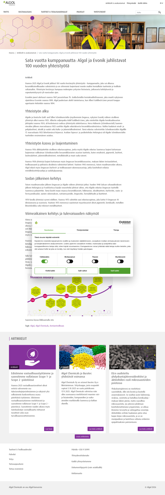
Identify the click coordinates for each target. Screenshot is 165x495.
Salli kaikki (115, 271)
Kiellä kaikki (50, 271)
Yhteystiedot (131, 3)
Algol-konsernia (35, 487)
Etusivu (11, 53)
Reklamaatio (77, 473)
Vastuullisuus (25, 12)
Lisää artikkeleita (82, 436)
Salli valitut (82, 271)
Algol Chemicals (42, 325)
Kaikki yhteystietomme (81, 461)
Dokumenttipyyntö (80, 467)
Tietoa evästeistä (16, 469)
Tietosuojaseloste (16, 464)
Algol (32, 325)
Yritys (6, 12)
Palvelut (80, 12)
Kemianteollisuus (57, 325)
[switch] (70, 261)
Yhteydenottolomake (80, 455)
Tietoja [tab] (116, 230)
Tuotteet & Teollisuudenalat (54, 12)
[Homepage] (11, 3)
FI (161, 3)
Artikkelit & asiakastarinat (115, 3)
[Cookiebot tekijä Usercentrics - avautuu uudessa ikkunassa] (121, 222)
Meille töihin (142, 3)
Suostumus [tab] (48, 230)
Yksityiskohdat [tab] (82, 230)
